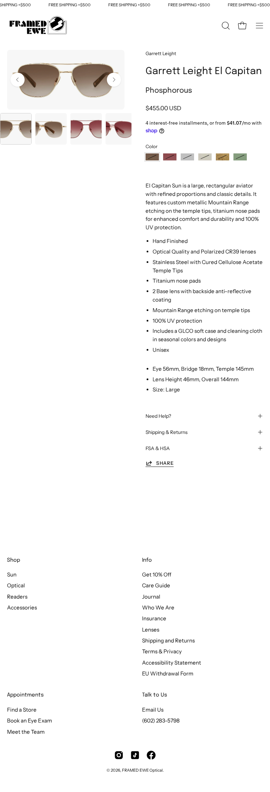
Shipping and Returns (168, 640)
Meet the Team (26, 731)
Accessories (22, 607)
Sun (12, 574)
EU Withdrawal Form (167, 673)
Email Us (152, 709)
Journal (151, 596)
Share (165, 463)
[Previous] (18, 80)
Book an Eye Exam (29, 720)
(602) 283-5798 (161, 720)
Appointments (25, 695)
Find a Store (22, 709)
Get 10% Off (156, 574)
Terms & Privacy (162, 651)
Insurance (154, 618)
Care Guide (156, 585)
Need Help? (158, 416)
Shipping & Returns (166, 432)
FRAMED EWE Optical (142, 770)
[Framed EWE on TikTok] (135, 755)
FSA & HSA (158, 448)
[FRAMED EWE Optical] (38, 25)
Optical (16, 585)
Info (147, 560)
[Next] (114, 80)
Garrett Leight (161, 53)
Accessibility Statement (171, 662)
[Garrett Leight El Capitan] (16, 129)
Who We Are (158, 607)
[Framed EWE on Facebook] (151, 755)
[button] (225, 26)
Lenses (150, 629)
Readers (17, 596)
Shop (13, 560)
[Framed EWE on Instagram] (119, 755)
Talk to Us (154, 695)
